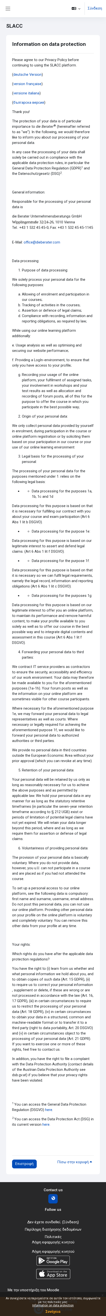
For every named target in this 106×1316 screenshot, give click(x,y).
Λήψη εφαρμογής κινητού (53, 1242)
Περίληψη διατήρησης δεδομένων (53, 1229)
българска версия (28, 102)
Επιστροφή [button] (24, 1164)
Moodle (53, 1290)
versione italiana (26, 93)
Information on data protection (53, 1305)
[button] (76, 8)
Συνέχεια (53, 1312)
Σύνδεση (95, 8)
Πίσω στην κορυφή (73, 1162)
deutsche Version (27, 74)
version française (27, 84)
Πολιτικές (53, 1237)
